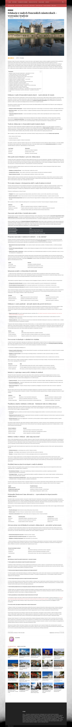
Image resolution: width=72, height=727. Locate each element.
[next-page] (10, 694)
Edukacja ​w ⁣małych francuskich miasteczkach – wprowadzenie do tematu (21, 73)
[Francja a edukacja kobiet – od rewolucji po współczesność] (13, 674)
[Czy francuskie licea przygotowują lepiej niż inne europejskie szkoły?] (59, 674)
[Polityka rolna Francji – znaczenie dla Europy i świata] (47, 663)
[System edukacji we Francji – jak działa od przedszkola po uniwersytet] (24, 663)
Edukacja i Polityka (33, 2)
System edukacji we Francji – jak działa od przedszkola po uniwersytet (24, 668)
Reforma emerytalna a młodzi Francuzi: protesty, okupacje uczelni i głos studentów (35, 668)
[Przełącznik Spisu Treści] (40, 72)
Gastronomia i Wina (11, 5)
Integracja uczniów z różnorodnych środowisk (17, 80)
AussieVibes (11, 17)
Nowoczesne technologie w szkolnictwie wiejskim (17, 82)
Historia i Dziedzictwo (18, 5)
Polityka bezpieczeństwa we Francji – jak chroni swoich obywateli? (46, 691)
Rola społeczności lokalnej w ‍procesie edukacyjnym (18, 75)
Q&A (10, 91)
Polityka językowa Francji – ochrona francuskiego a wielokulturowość (58, 690)
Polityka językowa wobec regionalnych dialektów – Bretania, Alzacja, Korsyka (35, 691)
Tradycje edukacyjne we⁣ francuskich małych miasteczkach (19, 74)
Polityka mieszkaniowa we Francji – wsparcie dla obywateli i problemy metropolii (59, 657)
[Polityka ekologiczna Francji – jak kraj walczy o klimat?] (47, 674)
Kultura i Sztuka (26, 5)
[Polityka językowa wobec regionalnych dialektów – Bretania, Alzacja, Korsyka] (36, 686)
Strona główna (10, 8)
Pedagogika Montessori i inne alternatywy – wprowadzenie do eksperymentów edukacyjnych (25, 88)
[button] (63, 2)
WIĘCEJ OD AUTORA (21, 646)
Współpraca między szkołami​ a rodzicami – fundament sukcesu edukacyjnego (22, 85)
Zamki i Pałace (54, 5)
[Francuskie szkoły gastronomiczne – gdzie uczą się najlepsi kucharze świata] (24, 674)
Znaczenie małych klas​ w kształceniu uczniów (17, 77)
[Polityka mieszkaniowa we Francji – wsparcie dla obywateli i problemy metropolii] (59, 652)
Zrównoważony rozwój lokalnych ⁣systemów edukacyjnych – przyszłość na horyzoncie (24, 89)
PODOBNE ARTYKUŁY (12, 646)
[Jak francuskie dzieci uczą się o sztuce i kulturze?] (13, 663)
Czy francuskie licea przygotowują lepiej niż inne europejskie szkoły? (58, 680)
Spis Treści (14, 2)
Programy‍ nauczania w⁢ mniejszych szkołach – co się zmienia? (19, 79)
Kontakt (47, 2)
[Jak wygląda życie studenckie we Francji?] (13, 652)
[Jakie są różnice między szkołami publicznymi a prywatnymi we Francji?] (47, 652)
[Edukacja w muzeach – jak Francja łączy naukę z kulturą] (59, 663)
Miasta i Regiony (32, 5)
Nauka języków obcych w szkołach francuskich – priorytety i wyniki (13, 691)
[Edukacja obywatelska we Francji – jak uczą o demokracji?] (36, 674)
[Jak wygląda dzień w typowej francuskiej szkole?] (24, 686)
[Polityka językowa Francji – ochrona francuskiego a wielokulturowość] (59, 685)
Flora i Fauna (41, 2)
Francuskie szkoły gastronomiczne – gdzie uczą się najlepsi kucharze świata (24, 680)
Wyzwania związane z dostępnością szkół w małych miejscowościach (21, 76)
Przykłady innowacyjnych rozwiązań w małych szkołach (19, 87)
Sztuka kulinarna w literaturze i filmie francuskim (16, 632)
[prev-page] (8, 694)
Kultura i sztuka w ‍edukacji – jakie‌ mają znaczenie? (18, 86)
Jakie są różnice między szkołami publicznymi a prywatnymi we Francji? (47, 657)
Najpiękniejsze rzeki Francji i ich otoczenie (57, 632)
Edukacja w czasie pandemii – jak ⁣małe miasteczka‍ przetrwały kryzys (21, 81)
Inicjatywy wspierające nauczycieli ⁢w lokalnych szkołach (19, 83)
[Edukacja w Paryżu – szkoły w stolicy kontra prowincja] (36, 652)
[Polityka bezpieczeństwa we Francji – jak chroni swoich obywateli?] (47, 686)
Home (10, 2)
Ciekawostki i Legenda (22, 2)
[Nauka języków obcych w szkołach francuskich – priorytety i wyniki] (13, 686)
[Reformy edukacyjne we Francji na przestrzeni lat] (24, 652)
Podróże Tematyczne (39, 5)
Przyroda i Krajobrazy (47, 5)
